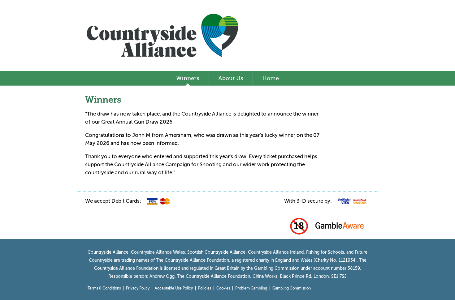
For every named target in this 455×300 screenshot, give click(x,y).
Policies (204, 288)
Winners (187, 78)
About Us (230, 78)
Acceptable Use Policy (174, 288)
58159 (354, 268)
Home (270, 78)
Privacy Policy (138, 288)
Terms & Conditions (104, 288)
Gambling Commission (291, 288)
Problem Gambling (251, 288)
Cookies (223, 288)
